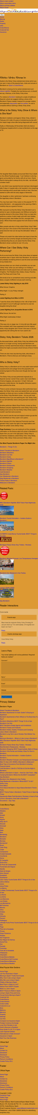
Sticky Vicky (4, 783)
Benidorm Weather (6, 470)
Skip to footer (4, 7)
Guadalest (3, 875)
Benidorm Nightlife (6, 461)
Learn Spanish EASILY (7, 1031)
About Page (4, 1099)
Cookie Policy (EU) (6, 1061)
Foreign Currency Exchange (9, 1023)
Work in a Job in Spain (7, 989)
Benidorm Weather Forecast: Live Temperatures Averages (19, 760)
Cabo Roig (3, 847)
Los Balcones (4, 899)
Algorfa (2, 819)
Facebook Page (5, 1095)
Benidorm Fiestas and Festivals (10, 727)
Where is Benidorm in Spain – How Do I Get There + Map (18, 773)
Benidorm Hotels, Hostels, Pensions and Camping (16, 730)
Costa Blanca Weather (7, 963)
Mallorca (3, 1010)
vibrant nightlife (5, 91)
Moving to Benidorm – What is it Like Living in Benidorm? (18, 738)
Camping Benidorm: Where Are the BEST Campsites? (17, 775)
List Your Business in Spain (9, 973)
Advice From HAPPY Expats (9, 986)
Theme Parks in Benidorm (8, 480)
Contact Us (3, 1050)
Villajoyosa (3, 953)
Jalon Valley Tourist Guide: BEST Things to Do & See (17, 880)
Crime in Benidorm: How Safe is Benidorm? (14, 798)
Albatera (3, 811)
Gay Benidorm (4, 474)
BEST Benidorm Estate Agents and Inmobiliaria (15, 725)
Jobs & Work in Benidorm (8, 732)
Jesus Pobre (4, 886)
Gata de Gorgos (5, 871)
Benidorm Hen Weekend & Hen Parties (13, 779)
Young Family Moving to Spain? (10, 995)
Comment (4, 660)
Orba (1, 914)
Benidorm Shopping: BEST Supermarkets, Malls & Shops (19, 749)
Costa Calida (4, 1004)
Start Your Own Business (8, 1038)
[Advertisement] (19, 53)
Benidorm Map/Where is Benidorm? (11, 459)
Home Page (4, 971)
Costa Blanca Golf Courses (9, 959)
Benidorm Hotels (5, 457)
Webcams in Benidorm (7, 483)
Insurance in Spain (6, 1036)
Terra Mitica (4, 785)
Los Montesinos (5, 903)
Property (3, 1014)
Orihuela (3, 916)
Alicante (2, 824)
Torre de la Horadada (7, 950)
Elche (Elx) (3, 862)
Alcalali (2, 815)
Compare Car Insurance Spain (10, 1021)
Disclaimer (3, 1052)
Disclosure (3, 1055)
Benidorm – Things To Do (8, 447)
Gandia (2, 869)
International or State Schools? (10, 1034)
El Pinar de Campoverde (8, 864)
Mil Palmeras (4, 905)
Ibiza (1, 1008)
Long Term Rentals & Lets (8, 1025)
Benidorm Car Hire (6, 455)
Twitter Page (4, 1097)
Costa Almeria (4, 1001)
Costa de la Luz (5, 1006)
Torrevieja (3, 948)
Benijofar (3, 839)
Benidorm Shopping (6, 468)
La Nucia (3, 895)
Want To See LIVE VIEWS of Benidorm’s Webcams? (17, 762)
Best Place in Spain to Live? (9, 984)
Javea (2, 884)
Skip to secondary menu (8, 3)
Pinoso (2, 931)
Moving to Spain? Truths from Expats (12, 976)
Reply (3, 630)
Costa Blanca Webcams (8, 961)
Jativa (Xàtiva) (4, 882)
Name (3, 677)
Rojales (2, 935)
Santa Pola (3, 942)
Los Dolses (3, 901)
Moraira (2, 907)
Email (3, 683)
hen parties (24, 103)
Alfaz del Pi (3, 822)
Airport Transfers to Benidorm (9, 450)
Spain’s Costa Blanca (16, 85)
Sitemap (2, 1016)
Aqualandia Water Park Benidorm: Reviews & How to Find (19, 796)
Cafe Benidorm (5, 472)
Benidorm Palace (5, 463)
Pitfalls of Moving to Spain (8, 982)
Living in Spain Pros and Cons (10, 993)
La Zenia (3, 897)
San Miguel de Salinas (7, 940)
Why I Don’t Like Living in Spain (10, 978)
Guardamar (3, 877)
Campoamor (4, 852)
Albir (1, 813)
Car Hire (3, 1019)
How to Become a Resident (9, 1027)
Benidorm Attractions (7, 452)
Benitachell (3, 843)
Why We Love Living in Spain (9, 980)
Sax (1, 944)
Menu (2, 15)
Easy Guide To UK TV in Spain (10, 1029)
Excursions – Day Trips (7, 800)
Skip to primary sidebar (7, 5)
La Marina (3, 888)
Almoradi (3, 826)
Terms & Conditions (6, 1059)
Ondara (2, 912)
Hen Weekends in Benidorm (9, 476)
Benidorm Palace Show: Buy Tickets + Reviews (15, 745)
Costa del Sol (4, 997)
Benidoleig (3, 834)
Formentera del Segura (7, 867)
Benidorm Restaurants (7, 465)
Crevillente (3, 856)
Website (3, 690)
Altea (1, 828)
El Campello (4, 860)
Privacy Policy (4, 1057)
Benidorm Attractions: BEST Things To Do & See (16, 721)
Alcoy (2, 817)
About (2, 1048)
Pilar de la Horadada (7, 929)
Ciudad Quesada (5, 854)
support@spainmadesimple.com (27, 1108)
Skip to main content (6, 1)
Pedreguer (3, 920)
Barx (1, 832)
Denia (2, 858)
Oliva (1, 910)
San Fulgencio (5, 938)
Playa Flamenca (5, 933)
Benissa (2, 841)
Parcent (2, 918)
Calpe (2, 849)
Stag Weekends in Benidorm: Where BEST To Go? (16, 781)
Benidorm (12, 97)
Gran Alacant (4, 873)
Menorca (3, 1012)
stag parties (13, 103)
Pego (2, 927)
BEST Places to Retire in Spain (10, 991)
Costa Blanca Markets (7, 957)
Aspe (1, 830)
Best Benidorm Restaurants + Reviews (12, 747)
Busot (2, 845)
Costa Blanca (4, 809)
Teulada (2, 946)
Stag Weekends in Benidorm (9, 478)
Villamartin (3, 955)
